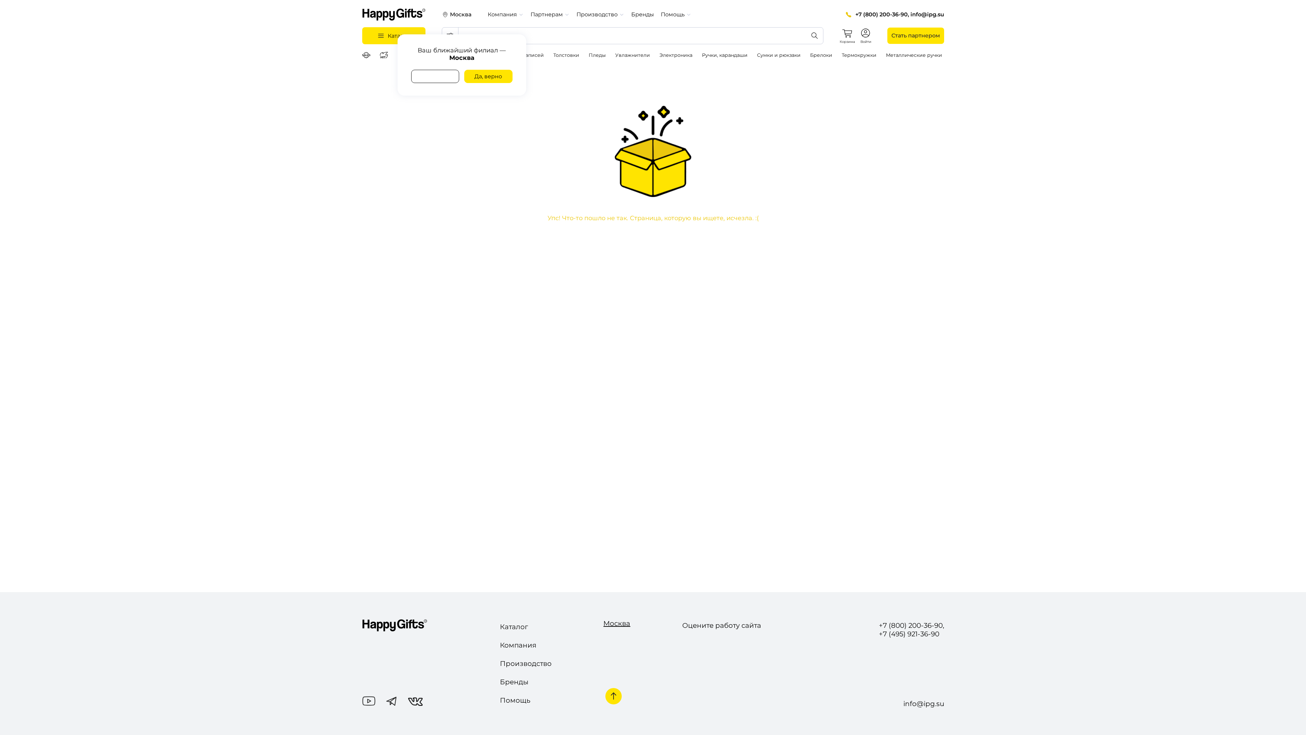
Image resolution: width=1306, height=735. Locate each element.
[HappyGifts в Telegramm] (392, 702)
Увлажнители (632, 55)
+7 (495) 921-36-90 (909, 634)
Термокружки (859, 55)
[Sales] (367, 55)
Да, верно (488, 76)
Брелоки (821, 55)
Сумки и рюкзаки (779, 55)
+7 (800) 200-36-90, (882, 14)
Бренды (642, 14)
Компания (518, 645)
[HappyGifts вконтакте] (415, 702)
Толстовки (566, 55)
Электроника (675, 55)
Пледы (597, 55)
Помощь (515, 700)
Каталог (514, 627)
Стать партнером (915, 35)
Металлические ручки (914, 55)
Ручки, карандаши (725, 55)
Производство (526, 663)
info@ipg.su (927, 14)
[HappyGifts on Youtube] (368, 702)
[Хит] (385, 55)
